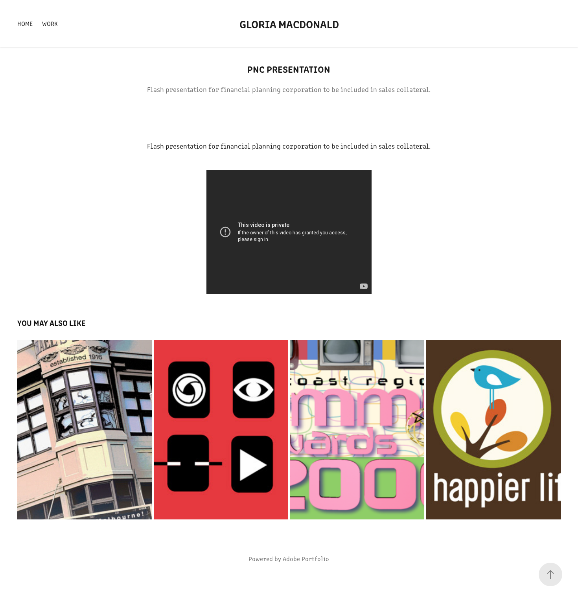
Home (25, 23)
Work (50, 23)
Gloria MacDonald (289, 23)
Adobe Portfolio (306, 558)
